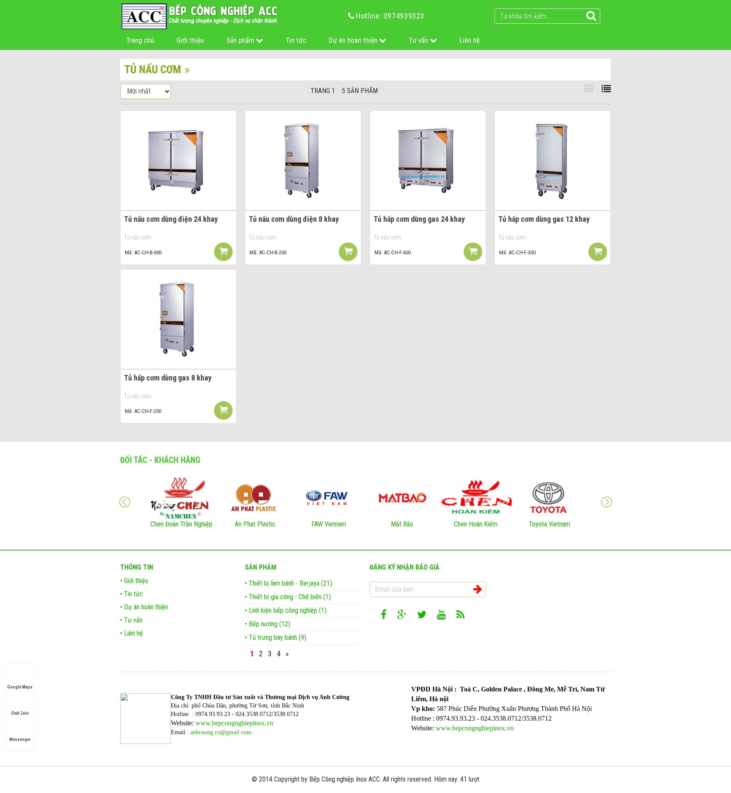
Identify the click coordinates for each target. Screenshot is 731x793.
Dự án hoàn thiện (354, 40)
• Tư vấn (131, 620)
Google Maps (20, 687)
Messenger (20, 739)
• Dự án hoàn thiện (144, 607)
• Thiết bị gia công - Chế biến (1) (288, 597)
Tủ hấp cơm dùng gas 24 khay (419, 219)
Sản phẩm (241, 40)
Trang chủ (140, 40)
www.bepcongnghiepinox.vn (234, 723)
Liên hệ (469, 40)
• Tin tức (131, 594)
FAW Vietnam (328, 524)
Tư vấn (419, 40)
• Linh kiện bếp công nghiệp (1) (286, 610)
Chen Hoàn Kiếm (475, 524)
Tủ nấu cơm (137, 237)
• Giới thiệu (134, 581)
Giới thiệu (190, 40)
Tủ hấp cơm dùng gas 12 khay (544, 219)
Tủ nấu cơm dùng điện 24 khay (171, 219)
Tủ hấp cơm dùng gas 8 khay (168, 377)
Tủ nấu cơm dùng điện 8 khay (294, 219)
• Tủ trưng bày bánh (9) (275, 637)
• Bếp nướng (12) (267, 624)
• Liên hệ (131, 633)
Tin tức (296, 40)
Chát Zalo (20, 713)
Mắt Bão (402, 524)
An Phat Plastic (255, 524)
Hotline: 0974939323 (390, 15)
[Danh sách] (606, 89)
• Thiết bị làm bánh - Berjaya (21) (288, 583)
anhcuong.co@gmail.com (220, 732)
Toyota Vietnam (549, 524)
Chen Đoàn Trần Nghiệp (181, 524)
